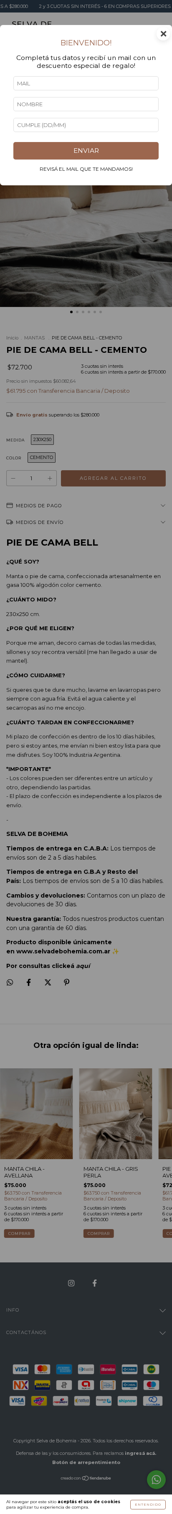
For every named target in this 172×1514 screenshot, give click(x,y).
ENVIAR (86, 151)
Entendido (148, 1504)
